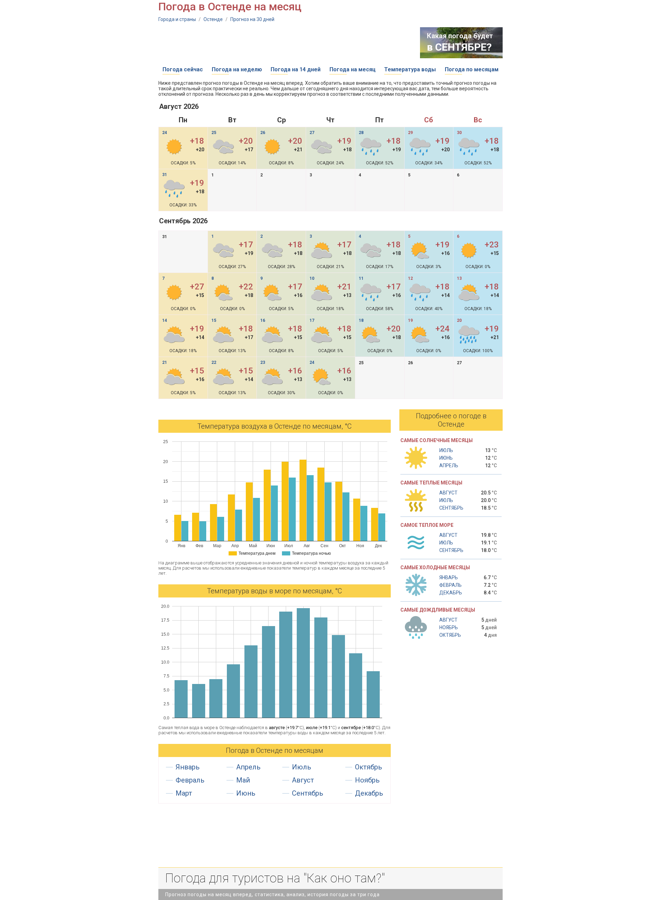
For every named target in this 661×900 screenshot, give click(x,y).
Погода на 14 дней (296, 69)
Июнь (245, 793)
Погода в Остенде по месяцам (274, 750)
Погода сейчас (182, 69)
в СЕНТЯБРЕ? (459, 47)
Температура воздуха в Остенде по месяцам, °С (274, 426)
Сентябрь (307, 793)
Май (243, 780)
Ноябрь (367, 780)
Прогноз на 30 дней (252, 19)
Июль (301, 767)
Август (303, 780)
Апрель (248, 767)
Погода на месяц (352, 69)
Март (184, 793)
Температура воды (410, 69)
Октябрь (368, 767)
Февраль (190, 780)
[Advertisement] (283, 42)
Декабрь (369, 793)
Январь (188, 767)
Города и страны (177, 19)
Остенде (213, 19)
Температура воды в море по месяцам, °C (274, 591)
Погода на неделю (237, 69)
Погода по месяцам (472, 69)
